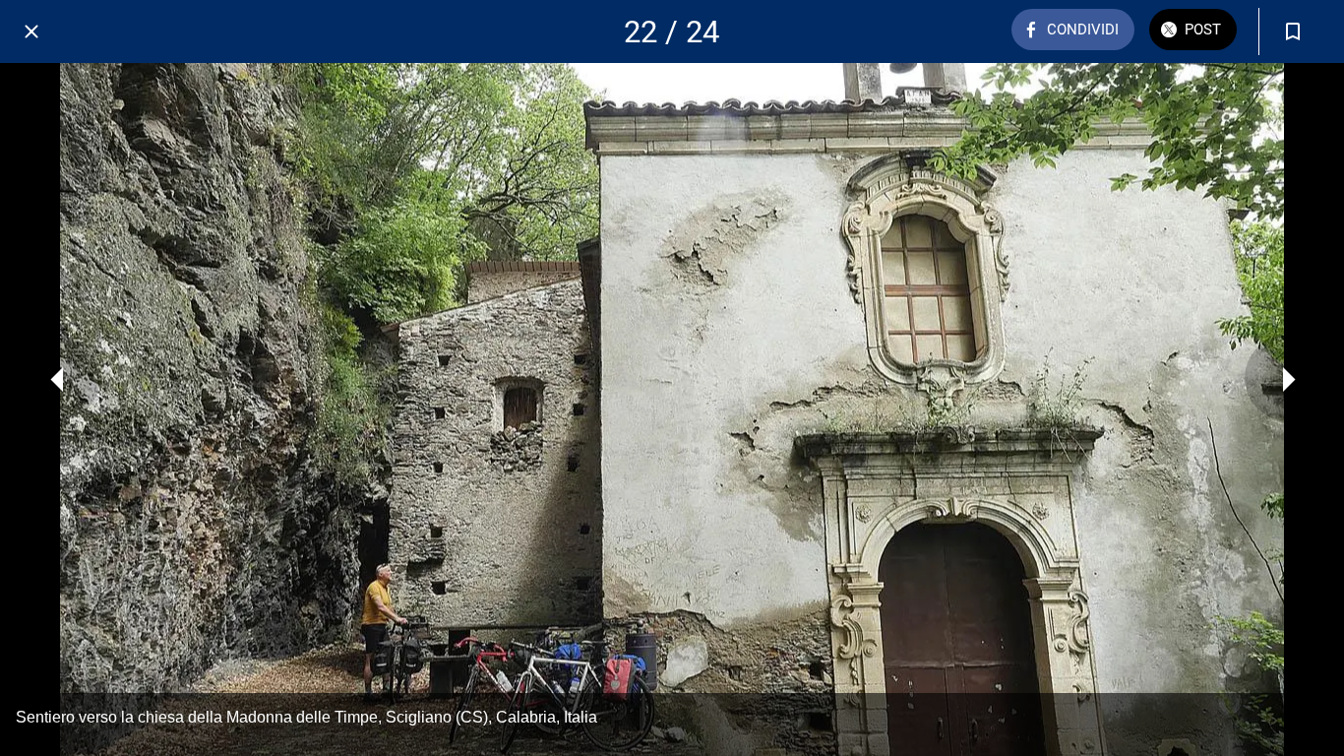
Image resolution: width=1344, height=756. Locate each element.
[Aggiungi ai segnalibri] (1292, 31)
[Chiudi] (31, 31)
